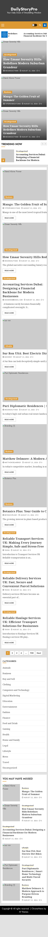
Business (7, 92)
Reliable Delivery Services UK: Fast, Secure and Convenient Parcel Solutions (23, 582)
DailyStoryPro (24, 9)
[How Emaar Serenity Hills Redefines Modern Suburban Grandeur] (11, 812)
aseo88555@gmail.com (14, 300)
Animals (6, 667)
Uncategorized (10, 54)
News (5, 756)
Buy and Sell (9, 679)
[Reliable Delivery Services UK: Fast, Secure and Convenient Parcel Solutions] (24, 572)
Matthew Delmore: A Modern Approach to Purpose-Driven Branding (33, 892)
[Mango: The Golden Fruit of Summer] (11, 792)
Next (39, 653)
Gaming (6, 729)
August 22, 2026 (20, 550)
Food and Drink (10, 723)
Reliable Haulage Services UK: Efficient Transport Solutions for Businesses (22, 622)
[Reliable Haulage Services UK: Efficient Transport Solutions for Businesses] (24, 612)
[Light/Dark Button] (34, 25)
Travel (6, 762)
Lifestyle (9, 346)
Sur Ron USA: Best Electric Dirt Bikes (31, 852)
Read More (9, 218)
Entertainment (10, 706)
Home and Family (11, 740)
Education (7, 701)
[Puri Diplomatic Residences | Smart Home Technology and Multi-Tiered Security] (11, 872)
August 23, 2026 (28, 71)
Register (45, 25)
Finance (6, 717)
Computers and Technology (16, 690)
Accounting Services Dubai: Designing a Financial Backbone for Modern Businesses (30, 158)
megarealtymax (12, 71)
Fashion (6, 712)
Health (6, 734)
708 (32, 653)
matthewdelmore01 (13, 463)
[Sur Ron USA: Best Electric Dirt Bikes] (11, 852)
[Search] (40, 25)
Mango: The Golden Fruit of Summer (32, 793)
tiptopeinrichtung (13, 104)
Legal (5, 745)
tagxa (7, 550)
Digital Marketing (11, 695)
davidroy (8, 357)
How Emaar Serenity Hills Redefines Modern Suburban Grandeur (24, 63)
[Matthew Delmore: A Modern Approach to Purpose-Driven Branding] (11, 892)
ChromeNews (37, 908)
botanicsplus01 (11, 515)
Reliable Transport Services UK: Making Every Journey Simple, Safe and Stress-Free (23, 542)
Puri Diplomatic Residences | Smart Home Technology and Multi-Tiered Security (32, 874)
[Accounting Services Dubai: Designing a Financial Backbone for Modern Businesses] (7, 156)
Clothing (7, 684)
